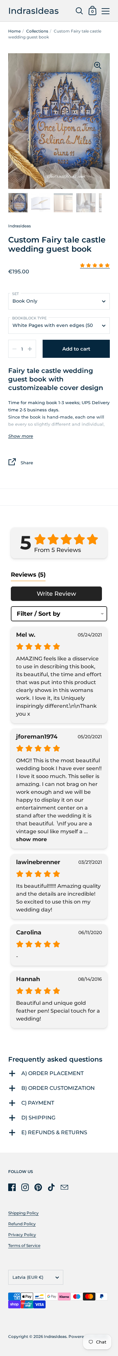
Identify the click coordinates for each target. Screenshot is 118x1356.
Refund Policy (22, 1223)
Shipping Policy (23, 1212)
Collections (37, 31)
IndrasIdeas (33, 11)
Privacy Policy (22, 1234)
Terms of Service (24, 1245)
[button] (95, 265)
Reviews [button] (28, 574)
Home (14, 31)
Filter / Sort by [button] (38, 614)
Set (15, 293)
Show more (20, 436)
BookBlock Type (29, 318)
